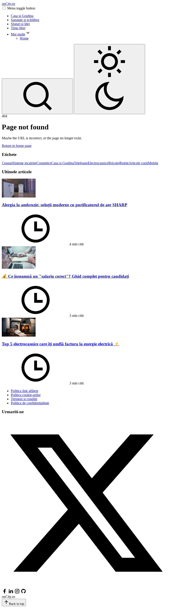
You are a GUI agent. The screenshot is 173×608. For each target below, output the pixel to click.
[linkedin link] (11, 593)
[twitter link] (86, 586)
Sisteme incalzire (24, 163)
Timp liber (18, 28)
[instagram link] (17, 593)
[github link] (23, 593)
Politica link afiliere (24, 391)
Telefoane (81, 163)
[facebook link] (4, 593)
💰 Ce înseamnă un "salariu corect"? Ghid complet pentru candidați (65, 276)
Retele (124, 163)
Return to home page (17, 146)
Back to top (16, 604)
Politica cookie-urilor (26, 395)
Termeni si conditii (24, 399)
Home (24, 38)
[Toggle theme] (109, 79)
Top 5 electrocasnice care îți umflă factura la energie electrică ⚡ (60, 344)
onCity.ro (8, 4)
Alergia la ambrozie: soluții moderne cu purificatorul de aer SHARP (64, 204)
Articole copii (138, 163)
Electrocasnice (98, 163)
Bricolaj (114, 163)
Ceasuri (7, 163)
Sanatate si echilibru (25, 20)
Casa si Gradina (22, 16)
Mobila (153, 163)
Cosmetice (43, 163)
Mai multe (18, 34)
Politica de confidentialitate (30, 403)
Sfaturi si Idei (20, 24)
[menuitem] (91, 16)
